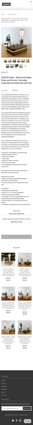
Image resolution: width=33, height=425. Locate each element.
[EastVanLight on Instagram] (20, 421)
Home (3, 14)
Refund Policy (23, 415)
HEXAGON (4, 386)
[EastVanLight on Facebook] (16, 421)
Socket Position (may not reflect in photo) (16, 219)
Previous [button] (4, 42)
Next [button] (28, 42)
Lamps (3, 380)
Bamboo (4, 389)
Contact (4, 395)
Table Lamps (12, 14)
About (3, 392)
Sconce (3, 383)
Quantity (16, 227)
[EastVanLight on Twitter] (13, 421)
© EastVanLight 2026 (11, 415)
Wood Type (16, 211)
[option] (16, 42)
